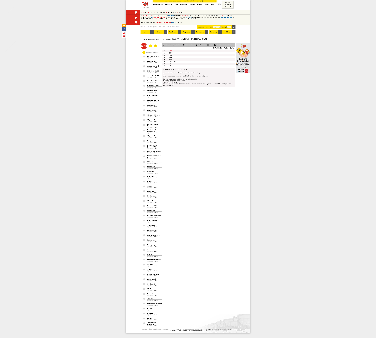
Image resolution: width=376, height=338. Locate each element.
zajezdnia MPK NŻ (153, 76)
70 (152, 17)
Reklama (192, 4)
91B (147, 18)
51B (164, 16)
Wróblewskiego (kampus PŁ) (152, 146)
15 (175, 12)
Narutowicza (151, 210)
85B (211, 17)
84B (205, 17)
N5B (167, 22)
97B (169, 18)
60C (209, 16)
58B (198, 16)
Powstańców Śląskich (154, 303)
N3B (154, 22)
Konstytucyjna (152, 245)
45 (181, 12)
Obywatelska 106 (153, 100)
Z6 (144, 16)
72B (163, 17)
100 (174, 18)
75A (169, 17)
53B (172, 16)
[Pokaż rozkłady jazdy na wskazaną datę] (233, 27)
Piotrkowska (151, 196)
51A (161, 16)
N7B (176, 22)
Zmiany (159, 32)
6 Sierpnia (150, 176)
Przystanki (186, 32)
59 (200, 16)
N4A (157, 22)
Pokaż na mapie (189, 45)
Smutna (149, 269)
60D (212, 16)
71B (157, 17)
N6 (170, 22)
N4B (160, 22)
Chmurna (150, 318)
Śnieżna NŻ (151, 284)
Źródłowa (150, 264)
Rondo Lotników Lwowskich (152, 125)
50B (158, 16)
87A (216, 17)
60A (203, 16)
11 (166, 12)
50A (155, 16)
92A (153, 18)
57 (192, 16)
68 (143, 17)
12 (168, 12)
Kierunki (177, 45)
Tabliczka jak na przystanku (225, 45)
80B (184, 17)
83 (199, 17)
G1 (189, 18)
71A (154, 17)
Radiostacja (151, 240)
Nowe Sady (151, 105)
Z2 (144, 12)
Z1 (141, 12)
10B (164, 12)
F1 (187, 18)
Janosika (150, 298)
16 (177, 12)
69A (146, 17)
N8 (178, 22)
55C (188, 16)
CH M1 (149, 289)
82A (193, 17)
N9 (181, 22)
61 (215, 16)
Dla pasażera (168, 4)
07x (170, 64)
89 (233, 17)
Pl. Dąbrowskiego (153, 220)
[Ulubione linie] (150, 45)
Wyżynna (150, 308)
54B (178, 16)
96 (163, 18)
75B (172, 17)
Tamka (149, 250)
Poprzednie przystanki (152, 52)
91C (150, 18)
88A (222, 17)
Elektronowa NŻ (152, 95)
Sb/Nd (232, 48)
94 (161, 18)
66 (233, 16)
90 (141, 18)
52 (167, 16)
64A (222, 16)
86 (213, 17)
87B (219, 17)
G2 (191, 18)
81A (187, 17)
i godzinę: (223, 27)
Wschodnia (151, 201)
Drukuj (200, 45)
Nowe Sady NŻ (152, 81)
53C (175, 16)
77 (176, 17)
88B (225, 17)
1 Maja (149, 186)
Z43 (152, 16)
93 (159, 18)
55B (184, 16)
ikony (210, 45)
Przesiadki (167, 45)
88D (231, 17)
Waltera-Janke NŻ (153, 66)
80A (181, 17)
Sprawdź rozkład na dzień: (205, 27)
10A (161, 12)
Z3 (141, 16)
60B (206, 16)
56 (190, 16)
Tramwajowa (151, 225)
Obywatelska (151, 61)
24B (170, 51)
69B (149, 17)
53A (169, 16)
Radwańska (151, 166)
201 (180, 18)
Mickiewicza (151, 171)
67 (141, 17)
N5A (164, 22)
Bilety (176, 4)
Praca (212, 4)
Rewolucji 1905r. (152, 206)
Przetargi (199, 4)
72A (160, 17)
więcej (201, 1)
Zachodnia (150, 191)
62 (217, 16)
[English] (219, 4)
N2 (148, 22)
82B (196, 17)
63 (219, 16)
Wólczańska (151, 162)
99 (171, 18)
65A (228, 16)
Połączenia (200, 32)
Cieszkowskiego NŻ (153, 115)
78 (178, 17)
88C (228, 17)
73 (166, 17)
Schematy (213, 32)
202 (182, 18)
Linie (145, 32)
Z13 (149, 16)
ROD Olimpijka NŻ (153, 71)
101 (177, 18)
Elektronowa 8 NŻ (153, 85)
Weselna (150, 313)
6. (184, 18)
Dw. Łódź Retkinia (153, 56)
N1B (145, 22)
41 (179, 12)
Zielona (149, 181)
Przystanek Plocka (172, 26)
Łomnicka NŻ (151, 279)
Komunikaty (183, 4)
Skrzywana (150, 141)
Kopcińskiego (152, 230)
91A (144, 18)
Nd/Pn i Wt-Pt (217, 48)
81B (190, 17)
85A (208, 17)
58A (195, 16)
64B (225, 16)
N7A (172, 22)
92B (156, 18)
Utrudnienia (173, 32)
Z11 (146, 16)
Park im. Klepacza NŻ (154, 151)
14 (173, 12)
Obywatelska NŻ (152, 90)
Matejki (149, 254)
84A (202, 17)
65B (231, 16)
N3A (151, 22)
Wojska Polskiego (153, 274)
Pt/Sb (226, 48)
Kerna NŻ (150, 294)
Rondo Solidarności (154, 259)
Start (143, 26)
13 (171, 12)
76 (174, 17)
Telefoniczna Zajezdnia (151, 323)
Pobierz (227, 32)
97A (166, 18)
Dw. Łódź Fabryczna (154, 215)
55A (181, 16)
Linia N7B (162, 26)
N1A (142, 22)
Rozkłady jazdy (152, 26)
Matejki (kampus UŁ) (154, 235)
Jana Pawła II (151, 110)
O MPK (207, 4)
